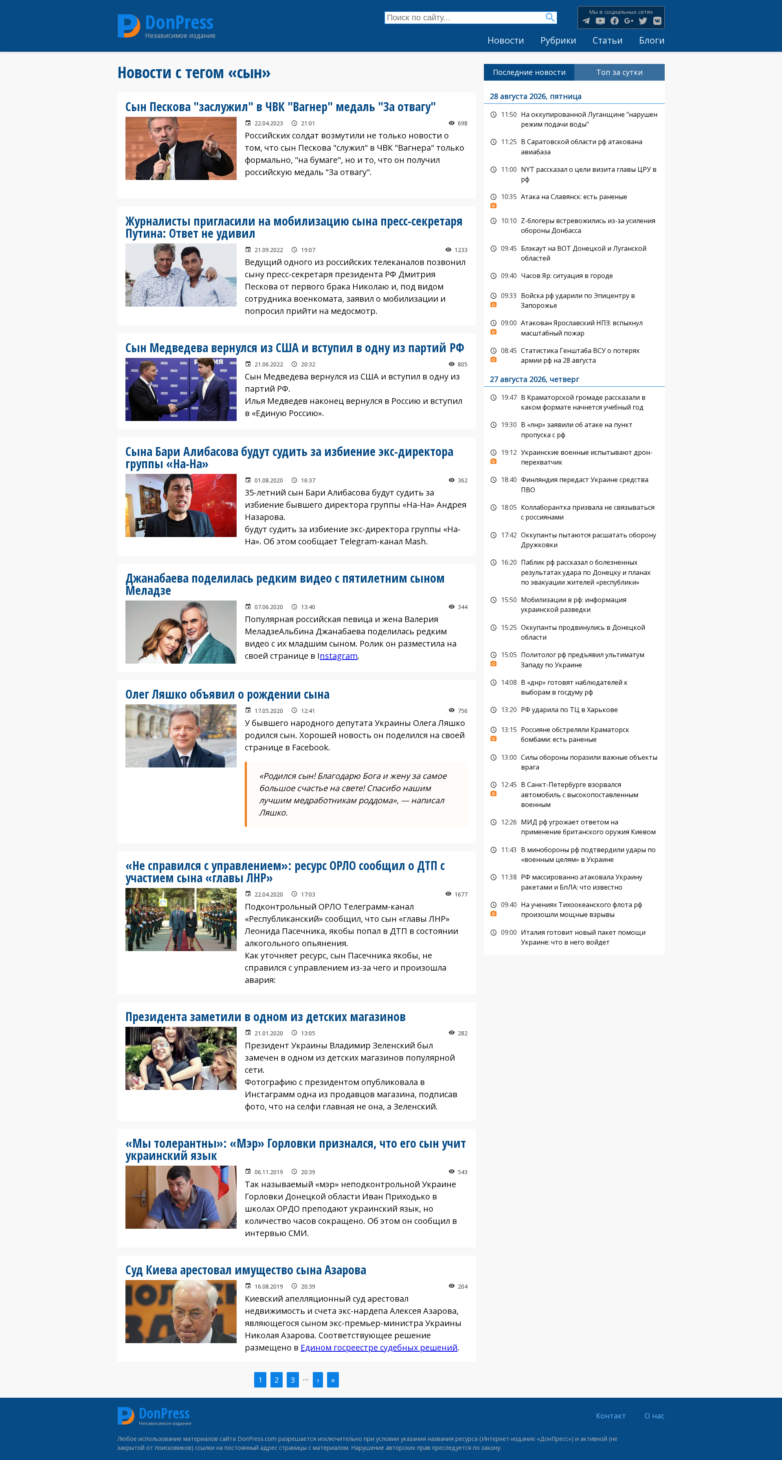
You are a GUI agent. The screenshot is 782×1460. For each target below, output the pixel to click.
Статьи (608, 40)
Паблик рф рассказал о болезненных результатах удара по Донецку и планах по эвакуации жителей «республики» (574, 571)
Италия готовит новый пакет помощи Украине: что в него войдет (574, 936)
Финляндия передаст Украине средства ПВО (574, 484)
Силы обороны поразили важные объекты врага (574, 761)
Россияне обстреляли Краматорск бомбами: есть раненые (574, 734)
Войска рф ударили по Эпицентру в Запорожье (574, 300)
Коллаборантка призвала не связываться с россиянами (574, 511)
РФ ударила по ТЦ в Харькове (574, 710)
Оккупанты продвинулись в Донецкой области (574, 632)
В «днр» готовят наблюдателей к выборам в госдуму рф (574, 686)
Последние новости (529, 72)
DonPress (179, 21)
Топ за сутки (619, 72)
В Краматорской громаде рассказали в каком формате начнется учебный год (574, 401)
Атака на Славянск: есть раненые (574, 199)
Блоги (652, 40)
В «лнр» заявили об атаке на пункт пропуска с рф (574, 429)
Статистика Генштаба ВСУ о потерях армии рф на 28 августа (574, 355)
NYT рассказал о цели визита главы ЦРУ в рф (574, 173)
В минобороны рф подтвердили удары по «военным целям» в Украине (574, 854)
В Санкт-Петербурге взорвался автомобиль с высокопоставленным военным (574, 793)
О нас (654, 1416)
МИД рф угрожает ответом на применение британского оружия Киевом (574, 826)
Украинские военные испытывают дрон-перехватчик (574, 456)
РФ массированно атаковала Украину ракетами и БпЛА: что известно (574, 881)
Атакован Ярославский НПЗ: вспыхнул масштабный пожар (574, 327)
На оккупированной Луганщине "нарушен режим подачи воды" (574, 119)
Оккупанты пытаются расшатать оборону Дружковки (574, 539)
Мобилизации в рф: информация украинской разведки (574, 604)
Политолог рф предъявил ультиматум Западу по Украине (574, 659)
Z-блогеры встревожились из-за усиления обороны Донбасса (574, 225)
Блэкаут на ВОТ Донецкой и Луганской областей (574, 252)
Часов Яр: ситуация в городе (574, 276)
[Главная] (129, 26)
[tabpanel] (574, 518)
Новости (506, 40)
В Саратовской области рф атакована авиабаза (574, 146)
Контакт (611, 1416)
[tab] (529, 72)
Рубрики (558, 40)
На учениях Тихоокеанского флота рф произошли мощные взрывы (574, 909)
